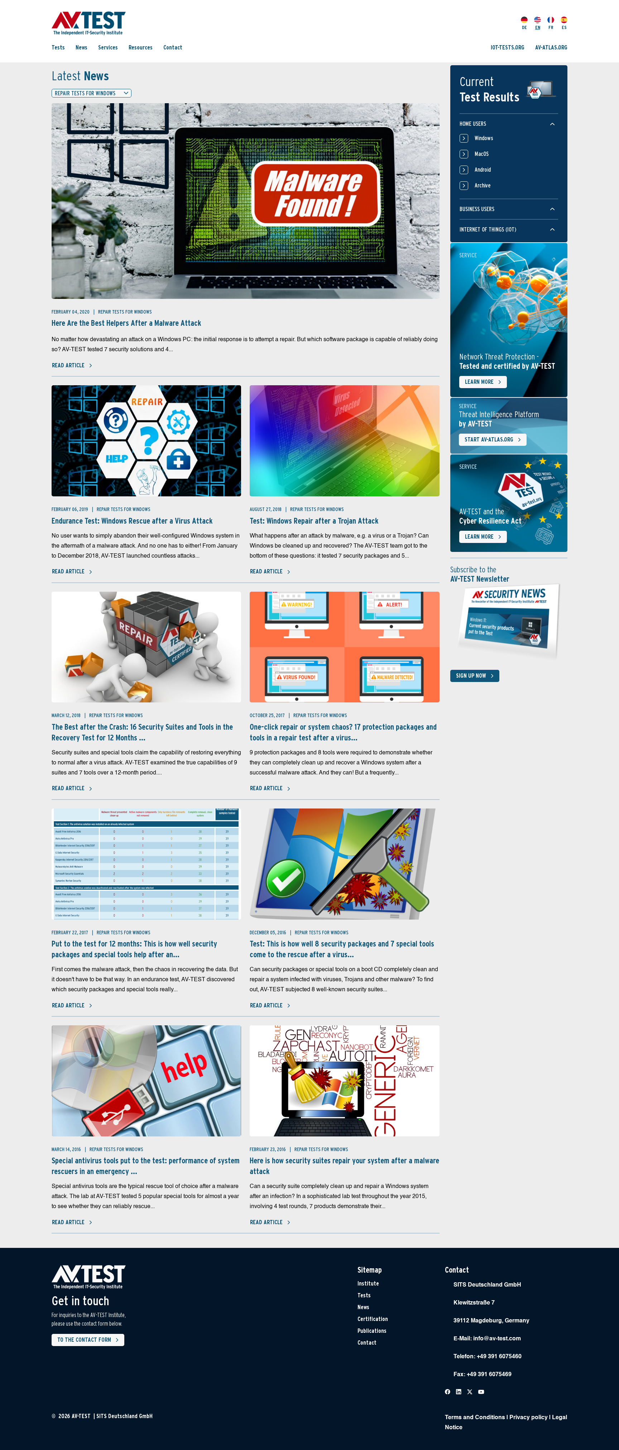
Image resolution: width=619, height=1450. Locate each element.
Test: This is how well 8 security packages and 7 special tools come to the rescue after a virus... (342, 949)
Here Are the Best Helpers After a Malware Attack (126, 323)
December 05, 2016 (268, 932)
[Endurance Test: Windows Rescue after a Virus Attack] (146, 440)
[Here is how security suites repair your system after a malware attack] (344, 1080)
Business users (477, 209)
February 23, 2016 (268, 1149)
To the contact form (84, 1339)
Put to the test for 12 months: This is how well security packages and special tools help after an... (134, 949)
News (81, 47)
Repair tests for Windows (125, 312)
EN (537, 27)
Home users (473, 123)
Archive (483, 185)
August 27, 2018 (266, 509)
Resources (141, 47)
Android (483, 169)
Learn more (479, 381)
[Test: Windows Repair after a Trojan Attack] (344, 440)
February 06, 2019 (70, 509)
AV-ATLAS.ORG (551, 47)
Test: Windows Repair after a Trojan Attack (314, 520)
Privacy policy (528, 1418)
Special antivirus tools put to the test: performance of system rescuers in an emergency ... (146, 1166)
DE (524, 27)
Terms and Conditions (475, 1418)
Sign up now (471, 675)
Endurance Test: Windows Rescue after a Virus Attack (132, 520)
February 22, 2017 (70, 932)
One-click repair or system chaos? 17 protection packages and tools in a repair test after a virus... (343, 732)
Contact (172, 47)
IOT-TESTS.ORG (507, 47)
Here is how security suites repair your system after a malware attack (344, 1166)
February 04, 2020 (71, 312)
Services (108, 47)
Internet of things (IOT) (488, 229)
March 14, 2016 (67, 1149)
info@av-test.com (497, 1339)
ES (564, 27)
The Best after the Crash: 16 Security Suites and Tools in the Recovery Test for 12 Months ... (142, 732)
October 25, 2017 (268, 715)
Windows (484, 138)
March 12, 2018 (67, 715)
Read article (68, 365)
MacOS (482, 154)
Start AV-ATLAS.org (489, 439)
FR (550, 27)
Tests (58, 47)
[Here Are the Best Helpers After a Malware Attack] (246, 201)
